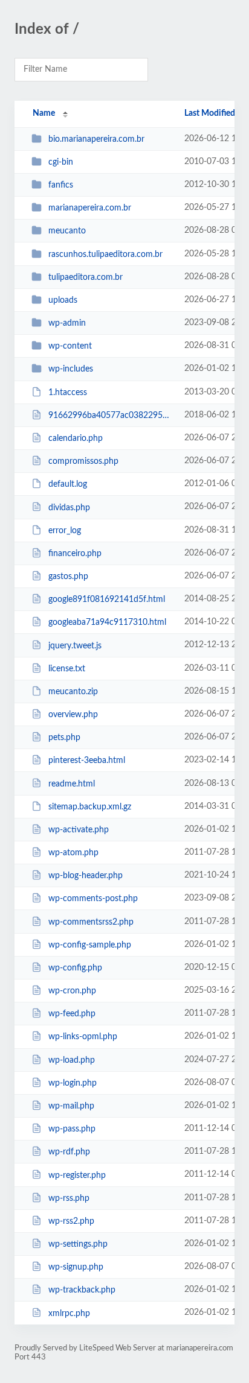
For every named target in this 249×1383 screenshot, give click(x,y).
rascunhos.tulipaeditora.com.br (105, 254)
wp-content (70, 346)
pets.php (64, 737)
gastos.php (68, 576)
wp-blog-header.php (85, 876)
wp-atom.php (73, 853)
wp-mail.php (71, 1106)
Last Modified (209, 113)
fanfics (60, 185)
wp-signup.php (75, 1267)
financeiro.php (75, 553)
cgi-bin (60, 162)
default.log (67, 484)
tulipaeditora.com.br (85, 277)
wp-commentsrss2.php (91, 922)
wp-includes (70, 369)
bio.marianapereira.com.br (96, 139)
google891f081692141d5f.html (106, 599)
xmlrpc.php (69, 1313)
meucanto (67, 231)
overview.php (73, 714)
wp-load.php (71, 1060)
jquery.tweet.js (75, 645)
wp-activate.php (78, 830)
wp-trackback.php (81, 1290)
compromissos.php (83, 461)
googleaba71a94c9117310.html (107, 622)
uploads (62, 300)
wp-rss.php (68, 1198)
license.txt (66, 669)
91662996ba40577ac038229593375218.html (110, 415)
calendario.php (75, 438)
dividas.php (69, 507)
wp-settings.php (78, 1244)
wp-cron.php (72, 991)
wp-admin (67, 323)
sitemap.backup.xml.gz (89, 807)
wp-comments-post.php (93, 898)
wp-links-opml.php (82, 1037)
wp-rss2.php (71, 1221)
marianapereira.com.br (89, 208)
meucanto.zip (73, 692)
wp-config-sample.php (89, 945)
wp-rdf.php (69, 1152)
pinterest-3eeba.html (86, 760)
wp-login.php (72, 1083)
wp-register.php (77, 1175)
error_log (64, 531)
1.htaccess (67, 392)
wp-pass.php (71, 1129)
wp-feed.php (71, 1014)
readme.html (71, 783)
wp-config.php (75, 968)
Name (44, 113)
